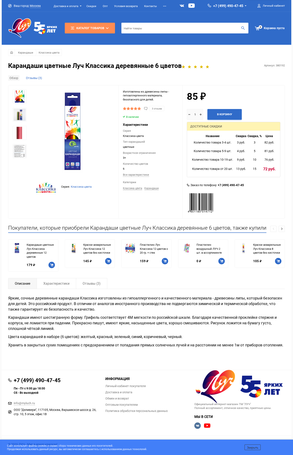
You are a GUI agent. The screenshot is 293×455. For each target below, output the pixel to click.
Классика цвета (49, 52)
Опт (105, 6)
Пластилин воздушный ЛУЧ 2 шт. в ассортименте (209, 248)
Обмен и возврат (117, 398)
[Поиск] (243, 28)
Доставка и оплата (66, 6)
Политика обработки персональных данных (136, 410)
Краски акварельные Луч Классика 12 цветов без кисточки (97, 248)
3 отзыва (157, 108)
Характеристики (56, 283)
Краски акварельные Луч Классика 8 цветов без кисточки (267, 248)
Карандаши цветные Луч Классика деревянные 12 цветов (40, 251)
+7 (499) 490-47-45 (228, 5)
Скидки (91, 6)
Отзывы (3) (34, 78)
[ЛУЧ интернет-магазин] (239, 387)
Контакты (150, 6)
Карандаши (25, 52)
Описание (22, 283)
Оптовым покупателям (121, 404)
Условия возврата (126, 6)
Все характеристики (136, 175)
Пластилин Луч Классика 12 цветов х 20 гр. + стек (154, 248)
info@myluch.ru (24, 403)
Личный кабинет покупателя (125, 386)
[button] (282, 229)
